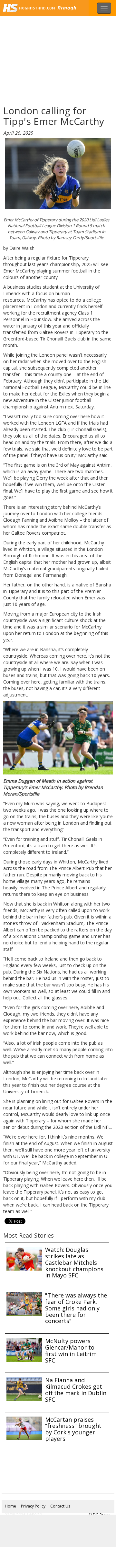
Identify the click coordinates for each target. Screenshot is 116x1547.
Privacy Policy (33, 1506)
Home (10, 1506)
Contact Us (60, 1506)
